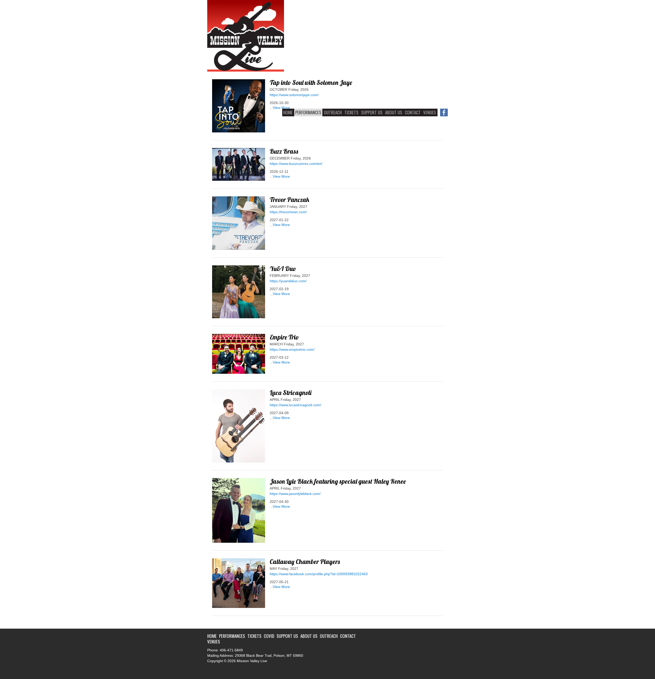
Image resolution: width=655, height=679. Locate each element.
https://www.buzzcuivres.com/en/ (296, 164)
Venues (429, 112)
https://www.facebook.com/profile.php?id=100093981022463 (319, 574)
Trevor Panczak (289, 199)
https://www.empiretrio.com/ (292, 349)
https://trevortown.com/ (288, 212)
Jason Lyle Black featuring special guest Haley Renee (338, 481)
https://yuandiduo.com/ (288, 281)
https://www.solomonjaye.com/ (294, 95)
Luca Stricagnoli (290, 393)
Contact (413, 112)
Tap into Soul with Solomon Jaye (311, 82)
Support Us (372, 112)
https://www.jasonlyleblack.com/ (295, 494)
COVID (269, 636)
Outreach (333, 112)
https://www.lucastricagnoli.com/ (295, 405)
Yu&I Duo (283, 269)
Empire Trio (284, 337)
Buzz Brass (284, 151)
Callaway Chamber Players (305, 561)
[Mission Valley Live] (245, 70)
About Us (393, 112)
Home (288, 112)
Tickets (351, 112)
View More (281, 108)
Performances (308, 112)
